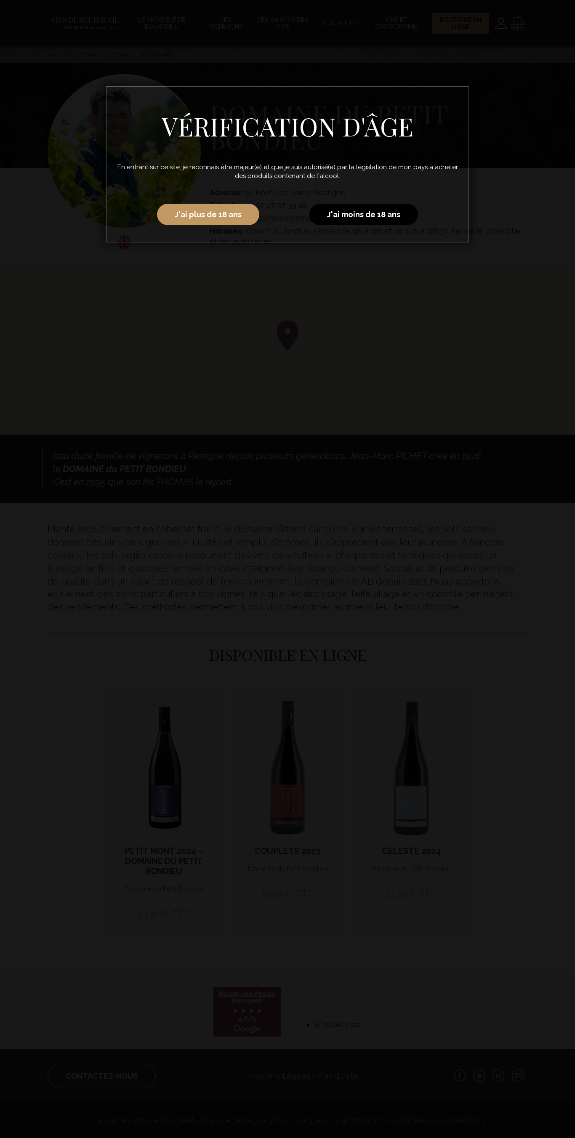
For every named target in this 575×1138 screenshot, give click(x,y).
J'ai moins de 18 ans (363, 214)
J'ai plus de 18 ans (208, 214)
